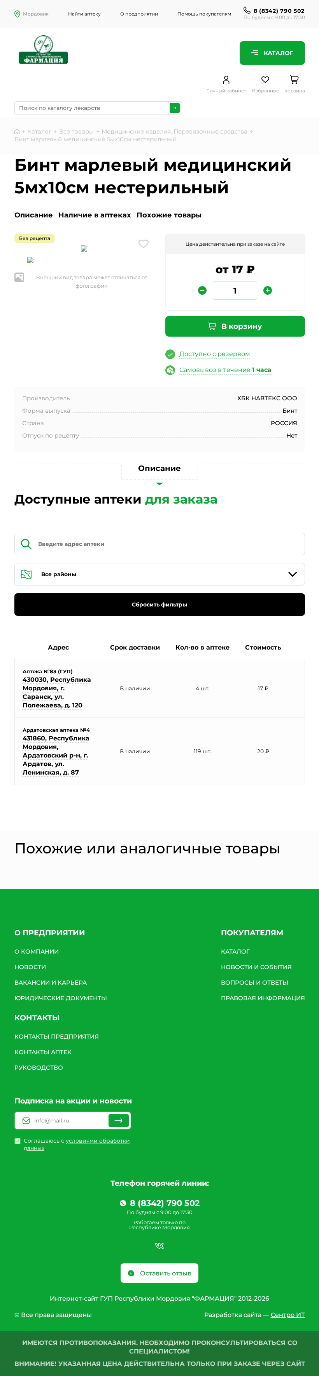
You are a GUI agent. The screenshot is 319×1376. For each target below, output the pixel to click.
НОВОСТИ (30, 967)
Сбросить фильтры (159, 604)
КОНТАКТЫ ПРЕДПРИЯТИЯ (56, 1036)
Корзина (294, 91)
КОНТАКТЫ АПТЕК (43, 1052)
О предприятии (139, 14)
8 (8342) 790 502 (279, 10)
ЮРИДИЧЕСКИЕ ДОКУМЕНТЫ (60, 998)
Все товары (76, 131)
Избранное (265, 91)
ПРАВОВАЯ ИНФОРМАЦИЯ (263, 998)
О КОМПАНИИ (36, 951)
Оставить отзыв (164, 1273)
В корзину (240, 326)
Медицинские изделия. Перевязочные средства (174, 131)
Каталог (277, 53)
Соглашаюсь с (77, 1144)
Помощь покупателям (204, 14)
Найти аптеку (84, 14)
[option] (84, 249)
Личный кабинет (226, 91)
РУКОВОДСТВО (38, 1067)
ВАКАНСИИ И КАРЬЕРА (50, 982)
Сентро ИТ (288, 1315)
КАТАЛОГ (235, 951)
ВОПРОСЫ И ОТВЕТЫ (254, 982)
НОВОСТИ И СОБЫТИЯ (256, 967)
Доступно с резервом (214, 354)
